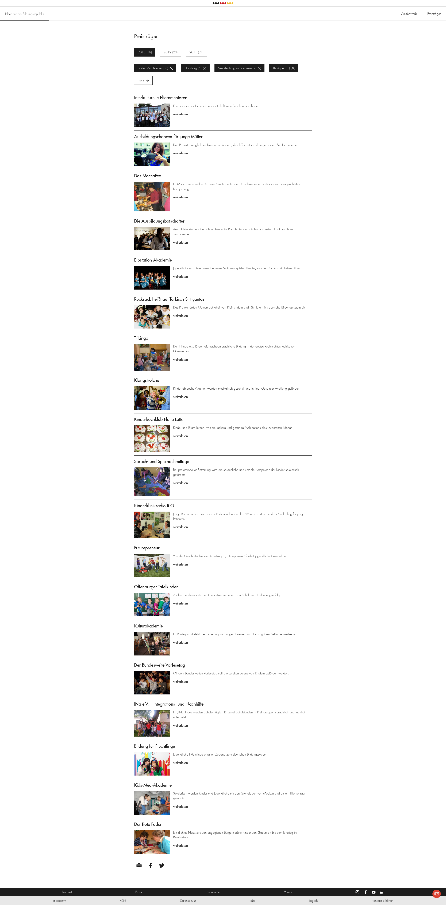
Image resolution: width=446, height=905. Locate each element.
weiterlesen (180, 114)
